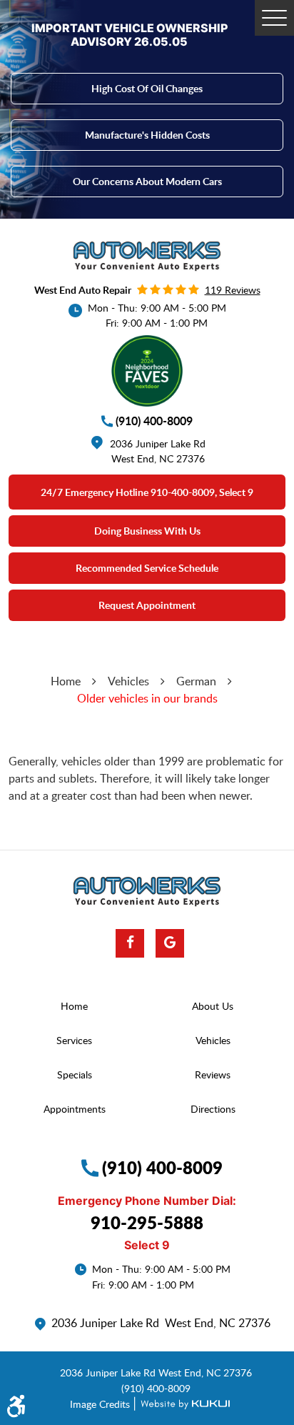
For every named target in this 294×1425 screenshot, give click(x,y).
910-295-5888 (147, 1222)
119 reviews (232, 289)
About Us (212, 1006)
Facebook (130, 943)
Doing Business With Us (147, 530)
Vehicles (128, 681)
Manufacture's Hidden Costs (147, 134)
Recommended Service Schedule (147, 568)
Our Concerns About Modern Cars (147, 181)
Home (66, 681)
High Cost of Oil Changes (147, 88)
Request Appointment (147, 605)
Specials (74, 1074)
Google (170, 943)
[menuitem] (78, 1006)
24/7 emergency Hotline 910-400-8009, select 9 (147, 492)
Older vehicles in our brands (147, 698)
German (196, 681)
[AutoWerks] (147, 257)
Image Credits (101, 1403)
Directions (213, 1109)
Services (74, 1040)
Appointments (75, 1109)
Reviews (212, 1074)
